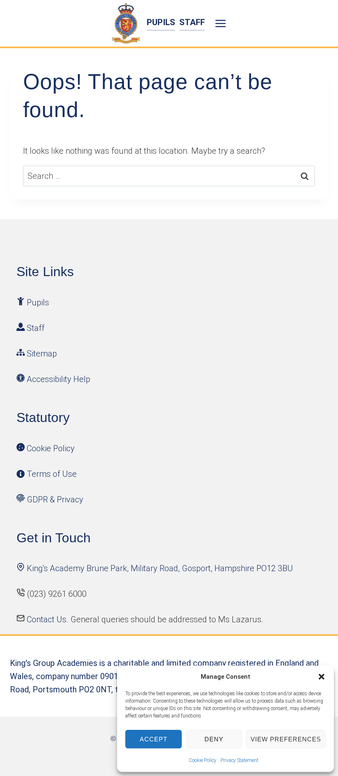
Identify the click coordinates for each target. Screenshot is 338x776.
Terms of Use (52, 474)
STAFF (192, 22)
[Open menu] (221, 23)
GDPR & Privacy (55, 499)
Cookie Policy (202, 760)
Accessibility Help (58, 379)
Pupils (38, 302)
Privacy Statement (239, 760)
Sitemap (42, 354)
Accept (153, 739)
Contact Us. (48, 619)
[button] (321, 677)
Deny (213, 739)
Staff (36, 328)
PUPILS (161, 22)
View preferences (286, 739)
